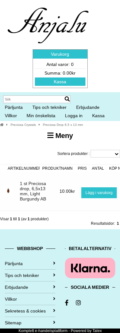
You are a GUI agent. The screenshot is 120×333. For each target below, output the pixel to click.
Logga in (74, 115)
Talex (97, 331)
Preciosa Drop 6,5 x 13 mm (63, 124)
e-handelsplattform (51, 331)
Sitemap (13, 322)
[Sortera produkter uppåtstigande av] (2, 168)
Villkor (11, 115)
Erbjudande (88, 107)
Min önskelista (41, 115)
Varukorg (60, 54)
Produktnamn (57, 168)
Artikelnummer (24, 168)
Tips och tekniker (49, 107)
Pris (82, 168)
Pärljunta (14, 107)
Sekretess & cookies (25, 310)
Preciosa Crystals (23, 124)
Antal (98, 168)
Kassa (60, 81)
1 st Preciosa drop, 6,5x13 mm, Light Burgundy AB (33, 191)
